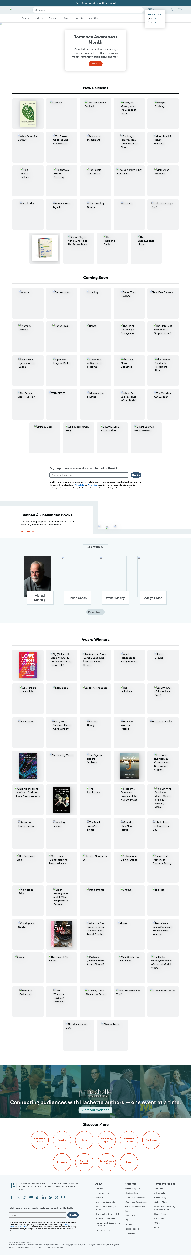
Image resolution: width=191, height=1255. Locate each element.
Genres (25, 18)
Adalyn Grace (153, 598)
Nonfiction (151, 1140)
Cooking (62, 1140)
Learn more (26, 531)
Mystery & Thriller (129, 1140)
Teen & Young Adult (107, 1162)
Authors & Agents (132, 1188)
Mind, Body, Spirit (107, 1140)
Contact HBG (130, 1215)
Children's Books (39, 1140)
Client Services (131, 1193)
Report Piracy (160, 1213)
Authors (39, 18)
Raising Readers (132, 1228)
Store (66, 18)
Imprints (79, 18)
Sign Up (136, 475)
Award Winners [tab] (95, 639)
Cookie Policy (160, 1197)
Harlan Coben (77, 598)
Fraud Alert (159, 1218)
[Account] (171, 10)
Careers (128, 1210)
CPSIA (157, 1222)
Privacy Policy (160, 1193)
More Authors (94, 611)
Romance (62, 1162)
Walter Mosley (115, 598)
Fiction (84, 1140)
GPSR (156, 1227)
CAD (155, 22)
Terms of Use (160, 1188)
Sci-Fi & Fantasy (84, 1162)
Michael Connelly (39, 597)
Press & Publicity (103, 1230)
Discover (53, 18)
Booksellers (130, 1233)
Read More (95, 63)
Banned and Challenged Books (106, 1208)
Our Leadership (102, 1193)
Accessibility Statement (106, 1218)
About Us (93, 18)
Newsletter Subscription (106, 1202)
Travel (129, 1162)
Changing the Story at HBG (107, 1213)
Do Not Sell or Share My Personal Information (164, 1208)
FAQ (127, 1219)
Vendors (128, 1224)
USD (155, 18)
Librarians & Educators (135, 1197)
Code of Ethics (160, 1202)
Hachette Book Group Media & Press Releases (108, 1224)
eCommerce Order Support (136, 1202)
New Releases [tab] (95, 87)
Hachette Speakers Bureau (136, 1206)
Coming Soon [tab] (95, 277)
